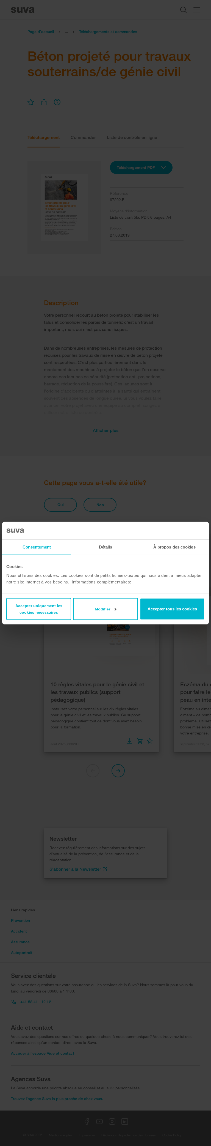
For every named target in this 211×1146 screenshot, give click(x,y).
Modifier (102, 609)
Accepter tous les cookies (172, 608)
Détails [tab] (105, 547)
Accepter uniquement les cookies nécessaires (38, 608)
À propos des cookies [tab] (174, 547)
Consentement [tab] (37, 547)
